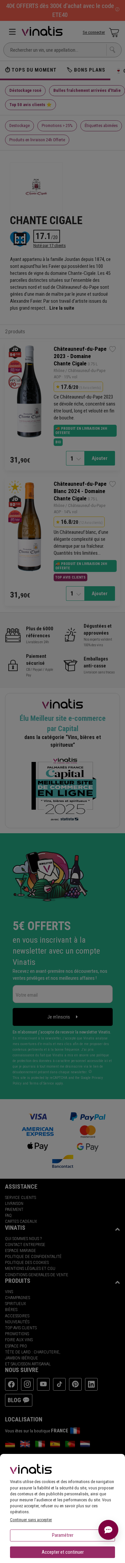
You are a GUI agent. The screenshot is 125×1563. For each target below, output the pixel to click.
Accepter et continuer (63, 1552)
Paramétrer (62, 1535)
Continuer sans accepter (31, 1519)
